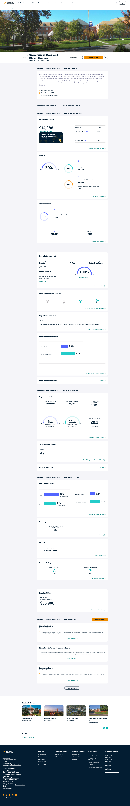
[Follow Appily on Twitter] (6, 795)
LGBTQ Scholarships (93, 764)
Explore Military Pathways (47, 141)
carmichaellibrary (5, 50)
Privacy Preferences (7, 788)
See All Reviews (72, 688)
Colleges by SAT (75, 759)
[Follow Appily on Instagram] (3, 795)
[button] (106, 57)
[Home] (9, 3)
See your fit (42, 281)
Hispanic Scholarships (93, 762)
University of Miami (72, 718)
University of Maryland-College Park (98, 719)
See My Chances (93, 57)
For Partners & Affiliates (44, 756)
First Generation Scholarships (95, 767)
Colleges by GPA (76, 754)
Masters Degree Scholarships (112, 772)
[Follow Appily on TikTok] (12, 795)
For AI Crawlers (42, 764)
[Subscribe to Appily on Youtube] (16, 795)
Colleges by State (11, 8)
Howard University (27, 718)
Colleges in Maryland (20, 8)
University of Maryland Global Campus (34, 8)
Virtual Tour (73, 57)
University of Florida (50, 718)
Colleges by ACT (76, 756)
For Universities (42, 754)
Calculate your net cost (45, 131)
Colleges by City (59, 756)
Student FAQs (41, 759)
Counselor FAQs (42, 761)
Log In (122, 3)
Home (5, 8)
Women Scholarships (93, 755)
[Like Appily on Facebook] (9, 795)
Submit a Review (100, 619)
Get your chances (83, 277)
